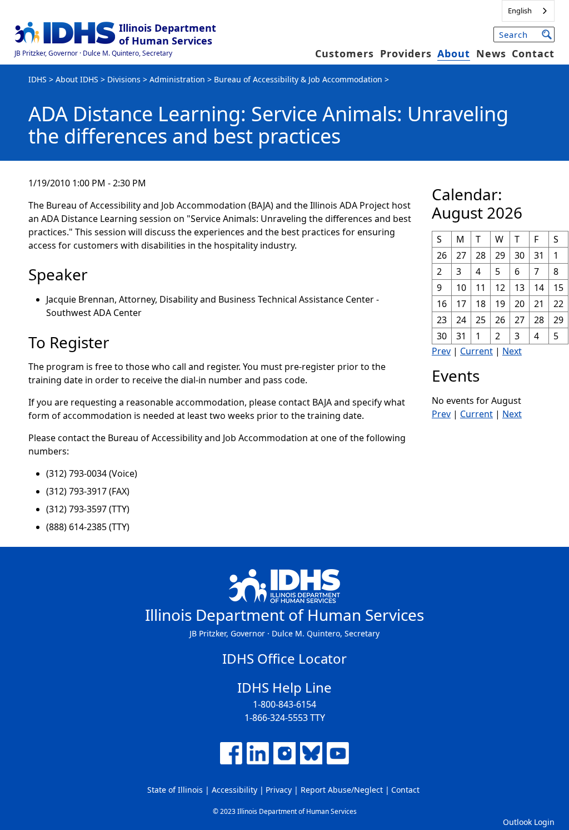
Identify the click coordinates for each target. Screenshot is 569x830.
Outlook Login (529, 822)
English (520, 11)
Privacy (279, 789)
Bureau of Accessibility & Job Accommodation (298, 79)
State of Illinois (175, 789)
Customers (344, 53)
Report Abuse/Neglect (342, 789)
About (453, 53)
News (491, 53)
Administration (177, 79)
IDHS (37, 79)
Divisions (124, 79)
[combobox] (528, 11)
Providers (406, 53)
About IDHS (77, 79)
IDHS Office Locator (284, 658)
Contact (533, 53)
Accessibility (234, 789)
